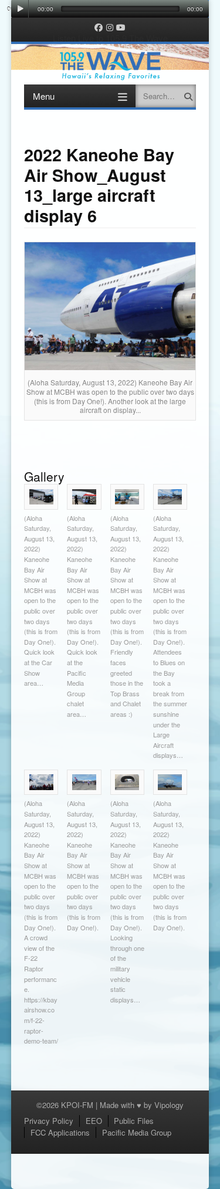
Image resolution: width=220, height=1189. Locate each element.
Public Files (134, 1120)
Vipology (169, 1104)
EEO (94, 1120)
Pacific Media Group (136, 1132)
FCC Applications (60, 1132)
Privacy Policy (48, 1120)
